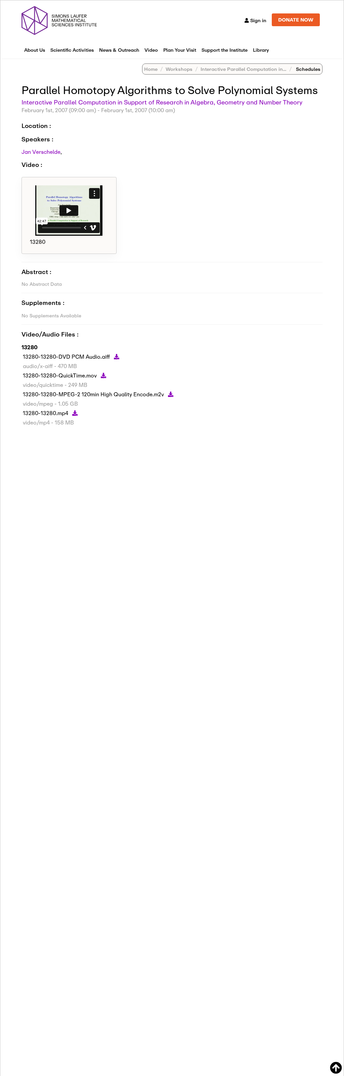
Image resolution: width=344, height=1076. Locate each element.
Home (151, 69)
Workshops (179, 69)
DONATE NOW (295, 19)
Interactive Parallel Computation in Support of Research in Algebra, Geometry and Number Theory (162, 102)
